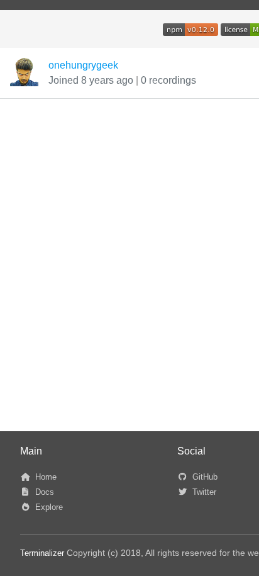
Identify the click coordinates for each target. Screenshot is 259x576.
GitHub (204, 477)
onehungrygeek (83, 65)
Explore (48, 507)
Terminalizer (42, 553)
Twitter (203, 492)
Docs (43, 492)
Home (45, 477)
